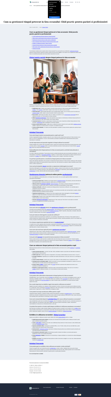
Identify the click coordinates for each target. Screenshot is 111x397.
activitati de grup (68, 293)
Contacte (71, 2)
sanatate (51, 300)
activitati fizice (32, 170)
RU (77, 2)
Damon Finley (45, 27)
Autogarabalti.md (35, 2)
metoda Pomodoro (50, 209)
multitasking (37, 335)
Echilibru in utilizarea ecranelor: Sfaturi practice (42, 43)
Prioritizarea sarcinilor (43, 329)
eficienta (76, 193)
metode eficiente (61, 317)
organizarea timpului (61, 180)
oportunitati (65, 278)
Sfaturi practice (59, 315)
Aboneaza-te (54, 17)
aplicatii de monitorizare (41, 117)
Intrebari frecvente (36, 48)
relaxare (70, 240)
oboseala (42, 145)
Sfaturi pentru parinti (37, 57)
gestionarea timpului (74, 51)
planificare (72, 247)
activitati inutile (40, 339)
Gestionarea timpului (37, 174)
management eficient (33, 234)
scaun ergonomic (64, 225)
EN (79, 2)
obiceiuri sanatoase (52, 311)
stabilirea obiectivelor (54, 210)
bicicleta (51, 277)
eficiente (42, 207)
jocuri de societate (45, 280)
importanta (47, 287)
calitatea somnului (77, 124)
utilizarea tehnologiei (67, 311)
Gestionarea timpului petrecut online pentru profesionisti (44, 39)
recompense (78, 309)
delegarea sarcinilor (51, 212)
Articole (66, 2)
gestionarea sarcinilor (59, 229)
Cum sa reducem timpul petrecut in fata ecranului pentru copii (45, 41)
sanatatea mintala (40, 324)
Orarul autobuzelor (47, 387)
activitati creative (35, 113)
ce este (53, 264)
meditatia (77, 240)
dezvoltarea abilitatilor (46, 154)
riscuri (44, 166)
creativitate (77, 247)
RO (75, 2)
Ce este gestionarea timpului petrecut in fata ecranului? (43, 36)
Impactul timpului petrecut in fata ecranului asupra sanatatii (44, 45)
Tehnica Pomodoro (54, 183)
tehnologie (57, 169)
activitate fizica (52, 299)
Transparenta (39, 122)
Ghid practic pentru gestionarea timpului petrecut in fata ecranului (46, 46)
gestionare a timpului (45, 183)
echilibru (34, 109)
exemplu (40, 109)
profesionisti (67, 174)
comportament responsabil (69, 114)
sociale (49, 156)
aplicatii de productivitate (42, 199)
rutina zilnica (38, 322)
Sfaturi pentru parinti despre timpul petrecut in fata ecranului (45, 38)
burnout (40, 237)
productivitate (59, 222)
